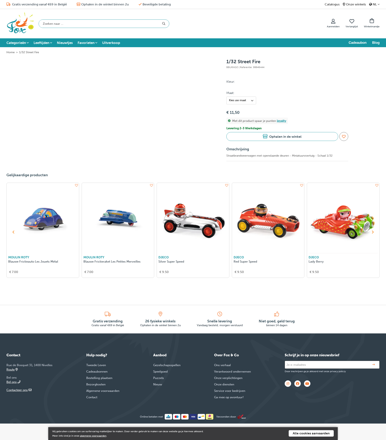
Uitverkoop (111, 43)
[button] (282, 136)
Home (10, 52)
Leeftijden (41, 43)
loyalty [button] (281, 121)
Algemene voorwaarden (102, 391)
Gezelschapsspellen (167, 365)
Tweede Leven (96, 365)
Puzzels (158, 378)
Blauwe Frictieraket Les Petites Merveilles (112, 261)
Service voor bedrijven (229, 391)
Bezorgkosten (96, 384)
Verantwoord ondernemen (232, 371)
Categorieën (16, 43)
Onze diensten (224, 384)
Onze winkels (356, 4)
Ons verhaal (222, 365)
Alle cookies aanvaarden (311, 433)
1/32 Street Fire (29, 52)
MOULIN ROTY (18, 257)
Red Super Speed (245, 261)
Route (10, 369)
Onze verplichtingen (228, 378)
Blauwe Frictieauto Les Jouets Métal (33, 261)
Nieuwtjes (65, 43)
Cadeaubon (357, 43)
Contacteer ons (17, 390)
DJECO (163, 257)
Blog (376, 43)
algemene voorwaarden (93, 435)
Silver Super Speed (171, 261)
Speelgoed (160, 371)
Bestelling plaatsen (99, 378)
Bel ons (11, 382)
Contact (91, 397)
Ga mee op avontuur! (229, 397)
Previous (13, 232)
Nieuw (157, 384)
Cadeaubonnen (97, 371)
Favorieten (86, 43)
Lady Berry (316, 261)
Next (373, 232)
